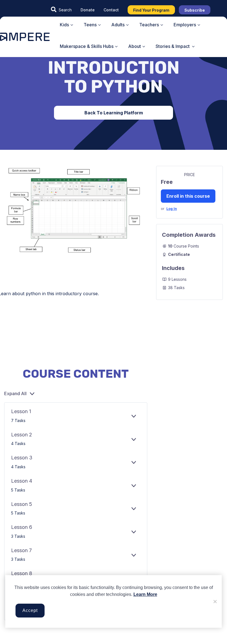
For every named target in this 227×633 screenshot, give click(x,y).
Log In (171, 209)
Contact (111, 9)
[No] (215, 601)
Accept (30, 610)
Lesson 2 (21, 435)
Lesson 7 (21, 550)
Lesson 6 (21, 527)
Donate (88, 9)
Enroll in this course (188, 196)
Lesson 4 (21, 481)
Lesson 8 (21, 573)
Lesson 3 (21, 457)
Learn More (145, 594)
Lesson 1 (21, 411)
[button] (61, 10)
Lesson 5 (21, 504)
